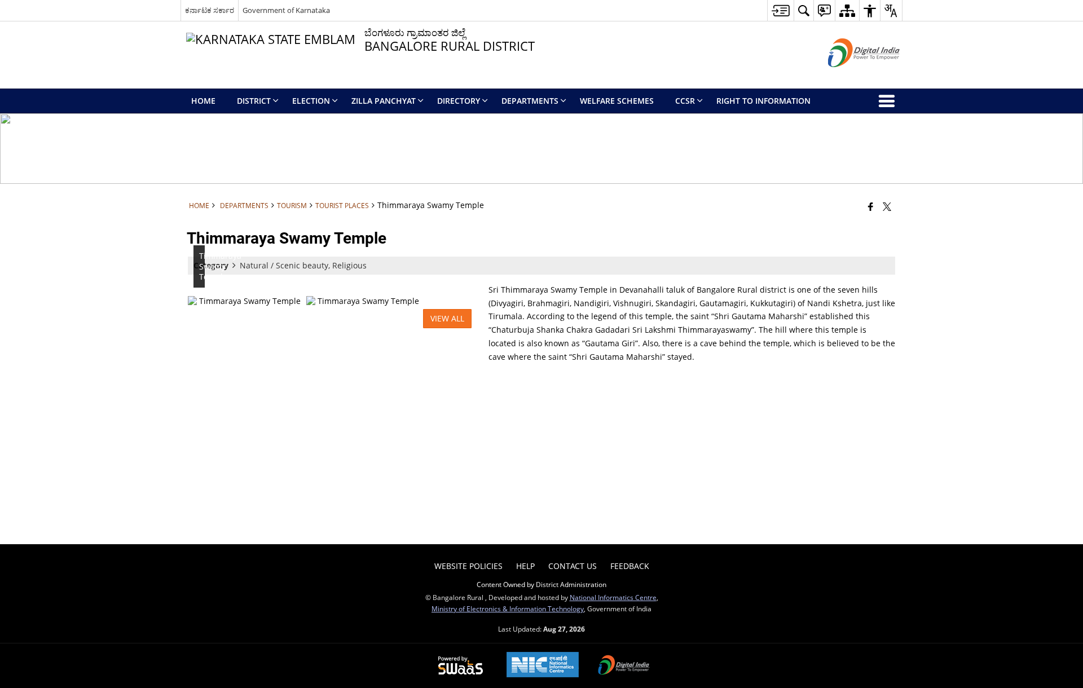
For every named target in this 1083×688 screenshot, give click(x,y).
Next (463, 301)
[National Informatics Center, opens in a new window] (542, 665)
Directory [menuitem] (458, 100)
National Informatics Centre (613, 597)
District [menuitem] (254, 100)
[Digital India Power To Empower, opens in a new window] (623, 666)
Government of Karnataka (286, 10)
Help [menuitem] (525, 566)
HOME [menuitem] (203, 100)
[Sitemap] (847, 10)
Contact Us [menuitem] (572, 566)
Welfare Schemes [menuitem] (617, 100)
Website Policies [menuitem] (468, 566)
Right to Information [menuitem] (763, 100)
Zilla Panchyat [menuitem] (383, 100)
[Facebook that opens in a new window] (871, 206)
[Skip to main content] (780, 10)
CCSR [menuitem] (685, 100)
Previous (199, 301)
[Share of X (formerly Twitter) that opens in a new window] (887, 206)
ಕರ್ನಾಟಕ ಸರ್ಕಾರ (209, 10)
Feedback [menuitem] (629, 566)
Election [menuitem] (311, 100)
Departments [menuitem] (529, 100)
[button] (803, 10)
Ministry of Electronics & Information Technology (508, 608)
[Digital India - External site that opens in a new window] (849, 76)
